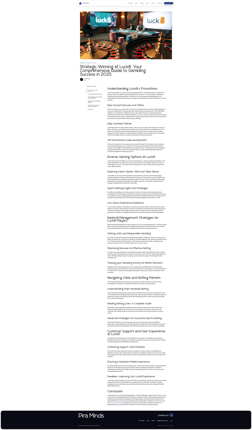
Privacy (163, 425)
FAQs (153, 420)
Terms (168, 425)
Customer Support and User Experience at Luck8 (94, 106)
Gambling (82, 62)
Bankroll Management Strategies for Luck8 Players (95, 97)
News (148, 420)
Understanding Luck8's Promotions (93, 90)
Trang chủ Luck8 (115, 402)
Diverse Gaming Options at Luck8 (95, 94)
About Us (159, 425)
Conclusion (90, 109)
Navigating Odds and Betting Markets (94, 102)
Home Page (142, 420)
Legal (171, 425)
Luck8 (146, 94)
